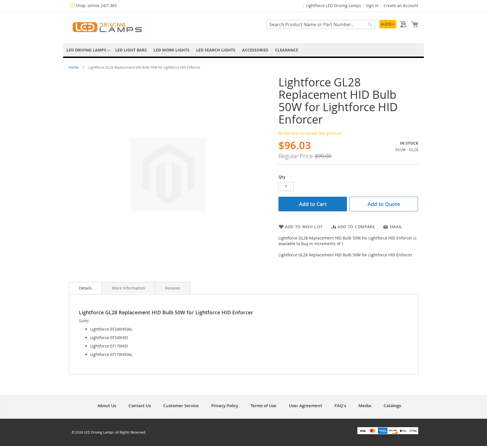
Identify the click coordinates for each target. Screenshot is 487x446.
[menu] (243, 50)
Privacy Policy (224, 406)
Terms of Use (263, 406)
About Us (107, 406)
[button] (387, 24)
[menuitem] (87, 50)
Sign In (372, 5)
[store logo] (108, 27)
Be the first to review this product (310, 133)
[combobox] (321, 24)
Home (74, 67)
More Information (128, 288)
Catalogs (392, 406)
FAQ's (340, 406)
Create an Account (401, 5)
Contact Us (140, 406)
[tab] (85, 287)
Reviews (172, 288)
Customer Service (181, 406)
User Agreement (305, 406)
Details (85, 288)
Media (364, 406)
